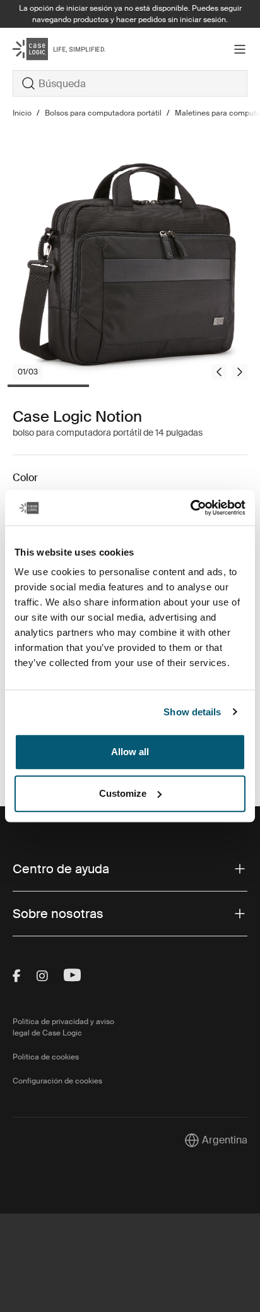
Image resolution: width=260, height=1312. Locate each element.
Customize (122, 793)
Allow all (130, 751)
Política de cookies (46, 1057)
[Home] (52, 49)
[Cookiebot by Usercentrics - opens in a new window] (190, 507)
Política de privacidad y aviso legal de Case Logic (63, 1027)
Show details (192, 712)
